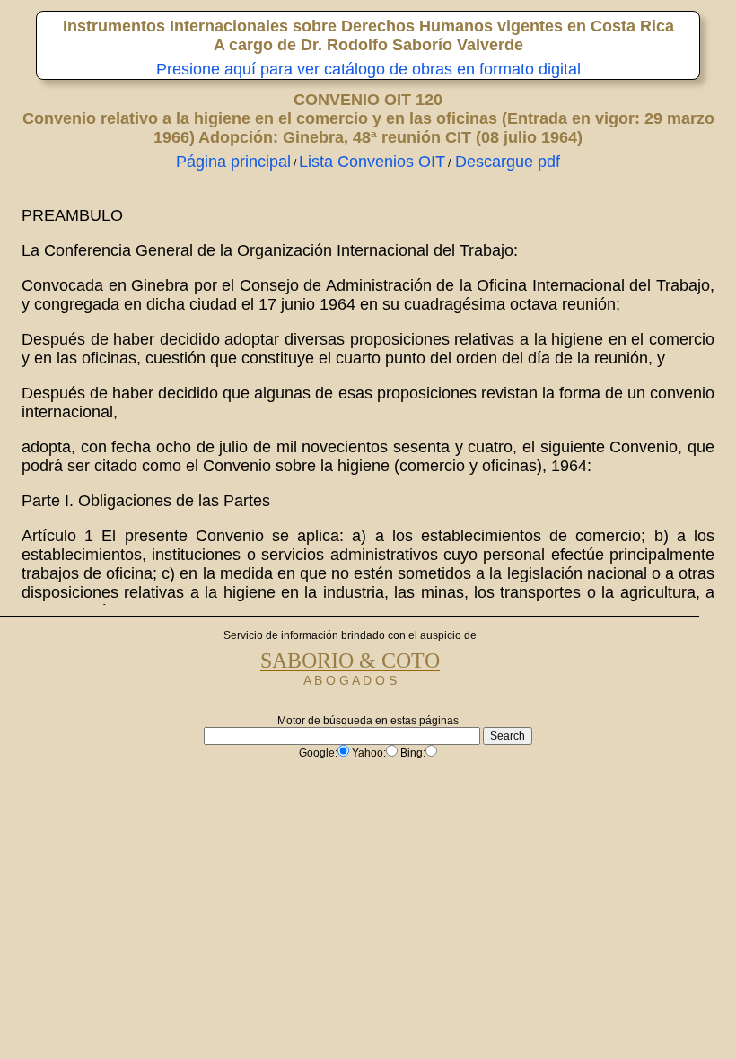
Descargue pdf (505, 162)
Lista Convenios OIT (372, 162)
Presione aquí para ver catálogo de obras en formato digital (368, 69)
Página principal (233, 162)
